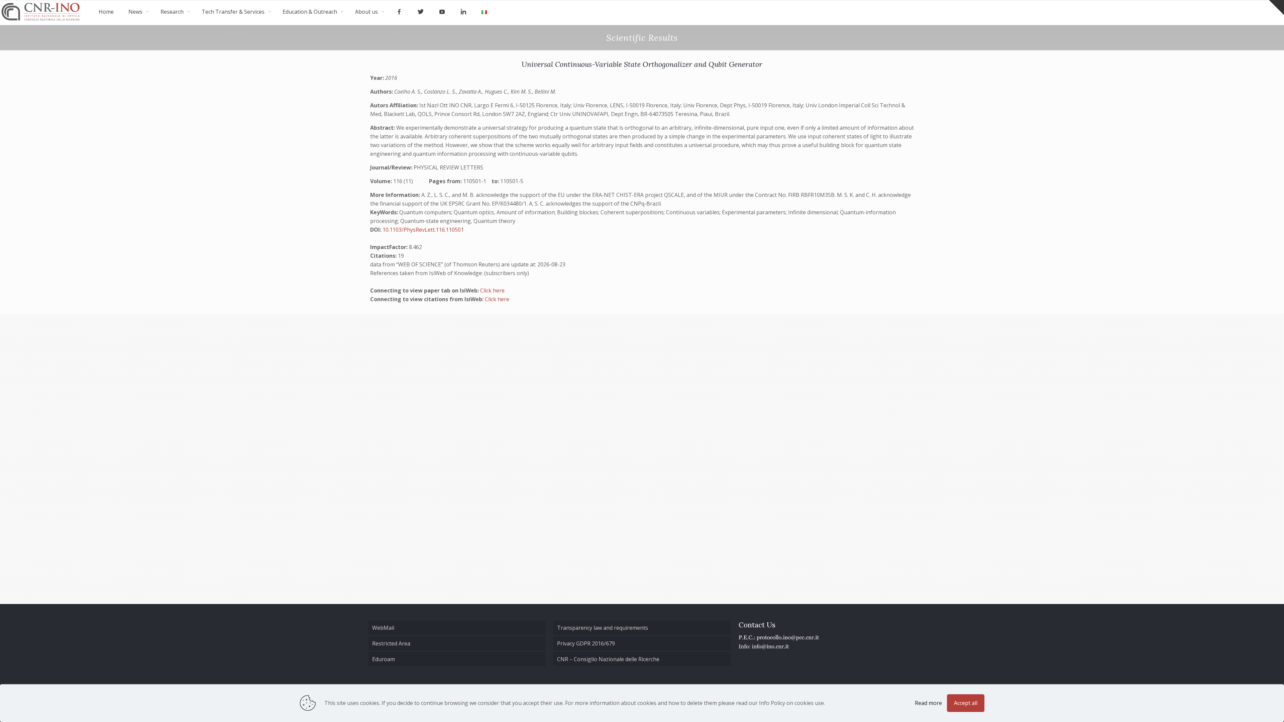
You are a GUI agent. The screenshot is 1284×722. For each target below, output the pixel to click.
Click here (492, 290)
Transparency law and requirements (602, 627)
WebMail (383, 627)
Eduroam (383, 659)
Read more (928, 703)
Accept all (965, 703)
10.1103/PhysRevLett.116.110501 (423, 229)
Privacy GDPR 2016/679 (586, 643)
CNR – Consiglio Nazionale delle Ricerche (608, 659)
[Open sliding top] (1276, 7)
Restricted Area (391, 643)
